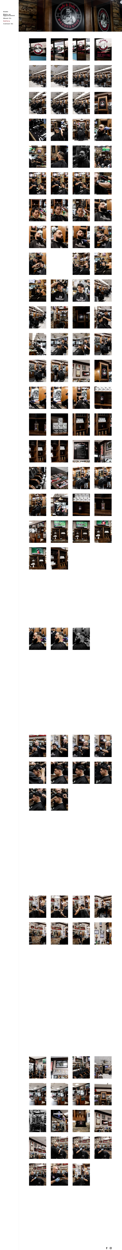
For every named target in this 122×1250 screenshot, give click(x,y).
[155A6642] (81, 114)
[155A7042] (103, 1158)
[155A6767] (81, 435)
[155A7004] (81, 1051)
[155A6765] (37, 435)
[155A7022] (37, 1132)
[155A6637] (81, 87)
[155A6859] (59, 676)
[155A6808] (37, 542)
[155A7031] (103, 1132)
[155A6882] (81, 756)
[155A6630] (37, 60)
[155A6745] (37, 381)
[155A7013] (81, 1078)
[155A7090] (81, 1212)
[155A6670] (81, 194)
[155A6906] (59, 837)
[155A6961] (59, 971)
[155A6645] (59, 140)
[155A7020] (103, 1105)
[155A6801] (59, 515)
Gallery (6, 21)
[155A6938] (81, 917)
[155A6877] (81, 730)
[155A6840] (37, 623)
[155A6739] (37, 355)
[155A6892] (81, 783)
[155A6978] (59, 998)
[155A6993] (81, 1024)
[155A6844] (81, 623)
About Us (7, 18)
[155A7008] (37, 1078)
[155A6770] (37, 462)
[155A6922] (59, 890)
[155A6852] (81, 649)
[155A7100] (103, 1212)
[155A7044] (37, 1185)
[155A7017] (37, 1105)
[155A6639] (103, 87)
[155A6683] (59, 221)
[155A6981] (37, 1024)
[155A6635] (37, 87)
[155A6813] (103, 542)
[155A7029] (81, 1132)
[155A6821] (37, 596)
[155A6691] (103, 221)
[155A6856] (103, 649)
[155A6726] (59, 301)
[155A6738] (103, 328)
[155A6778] (103, 489)
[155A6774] (37, 489)
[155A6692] (37, 248)
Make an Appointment (9, 15)
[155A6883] (103, 756)
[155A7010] (59, 1078)
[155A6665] (81, 167)
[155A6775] (59, 489)
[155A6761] (37, 408)
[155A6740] (59, 355)
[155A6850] (37, 649)
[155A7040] (81, 1158)
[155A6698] (103, 248)
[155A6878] (103, 730)
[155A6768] (103, 435)
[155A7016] (103, 1078)
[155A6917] (81, 864)
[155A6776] (81, 489)
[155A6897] (59, 810)
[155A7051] (81, 1185)
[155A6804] (81, 515)
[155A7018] (59, 1105)
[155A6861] (103, 676)
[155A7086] (37, 1212)
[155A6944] (59, 944)
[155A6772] (81, 462)
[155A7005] (103, 1051)
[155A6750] (81, 381)
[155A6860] (81, 676)
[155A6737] (81, 328)
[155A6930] (103, 890)
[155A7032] (37, 1158)
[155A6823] (59, 596)
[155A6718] (103, 274)
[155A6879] (37, 756)
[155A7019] (81, 1105)
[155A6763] (81, 408)
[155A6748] (59, 381)
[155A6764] (103, 408)
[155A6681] (37, 221)
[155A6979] (81, 998)
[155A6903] (37, 837)
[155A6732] (37, 328)
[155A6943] (37, 944)
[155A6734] (59, 328)
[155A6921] (37, 890)
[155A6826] (81, 596)
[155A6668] (37, 194)
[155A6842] (59, 623)
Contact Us (8, 24)
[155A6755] (103, 381)
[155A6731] (103, 301)
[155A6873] (59, 730)
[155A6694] (59, 248)
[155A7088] (59, 1212)
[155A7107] (37, 1239)
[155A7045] (59, 1185)
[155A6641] (59, 114)
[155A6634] (103, 60)
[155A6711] (59, 274)
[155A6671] (103, 194)
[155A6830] (103, 596)
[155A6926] (81, 890)
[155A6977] (37, 998)
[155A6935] (37, 917)
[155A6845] (103, 623)
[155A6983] (59, 1024)
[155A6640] (37, 114)
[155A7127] (59, 1239)
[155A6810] (59, 542)
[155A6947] (103, 944)
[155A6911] (103, 837)
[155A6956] (37, 971)
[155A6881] (59, 756)
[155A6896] (37, 810)
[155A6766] (59, 435)
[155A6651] (81, 140)
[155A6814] (37, 569)
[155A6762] (59, 408)
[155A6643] (103, 114)
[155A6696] (81, 248)
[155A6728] (81, 301)
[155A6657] (37, 167)
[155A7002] (37, 1051)
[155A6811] (81, 542)
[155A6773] (103, 462)
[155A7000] (103, 1024)
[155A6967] (103, 971)
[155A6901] (103, 810)
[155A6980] (103, 998)
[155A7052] (103, 1185)
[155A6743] (103, 355)
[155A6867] (59, 703)
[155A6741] (81, 355)
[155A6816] (59, 569)
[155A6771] (59, 462)
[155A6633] (81, 60)
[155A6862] (37, 703)
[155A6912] (37, 864)
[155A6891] (59, 783)
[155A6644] (37, 140)
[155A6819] (103, 569)
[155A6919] (103, 864)
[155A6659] (59, 167)
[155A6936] (59, 917)
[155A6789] (37, 515)
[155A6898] (81, 810)
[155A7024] (59, 1132)
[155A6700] (37, 274)
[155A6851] (59, 649)
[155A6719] (37, 301)
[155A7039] (59, 1158)
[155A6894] (103, 783)
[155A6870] (37, 730)
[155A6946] (81, 944)
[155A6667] (103, 167)
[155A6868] (81, 703)
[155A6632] (59, 60)
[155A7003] (59, 1051)
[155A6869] (103, 703)
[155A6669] (59, 194)
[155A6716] (81, 274)
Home (5, 12)
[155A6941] (103, 917)
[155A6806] (103, 515)
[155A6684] (81, 221)
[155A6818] (81, 569)
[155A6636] (59, 87)
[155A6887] (37, 783)
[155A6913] (59, 864)
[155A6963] (81, 971)
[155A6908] (81, 837)
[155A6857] (37, 676)
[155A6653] (103, 140)
